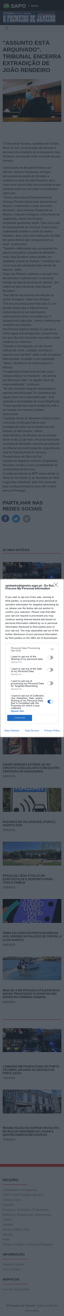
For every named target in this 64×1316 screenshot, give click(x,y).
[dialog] (32, 658)
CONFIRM (19, 718)
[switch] (50, 657)
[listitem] (32, 649)
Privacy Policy (52, 730)
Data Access (32, 730)
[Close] (57, 586)
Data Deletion (12, 730)
